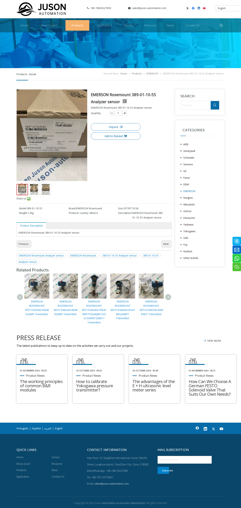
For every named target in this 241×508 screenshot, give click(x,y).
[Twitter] (188, 8)
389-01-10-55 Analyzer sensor (120, 255)
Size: (120, 208)
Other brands (190, 258)
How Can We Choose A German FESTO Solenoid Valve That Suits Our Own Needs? (210, 387)
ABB (185, 144)
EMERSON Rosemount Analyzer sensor (41, 255)
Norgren (188, 197)
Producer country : (79, 213)
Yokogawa (189, 231)
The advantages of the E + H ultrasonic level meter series (153, 385)
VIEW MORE (214, 340)
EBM (186, 184)
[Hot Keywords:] (221, 25)
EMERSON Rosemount (83, 255)
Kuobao (187, 251)
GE (184, 171)
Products (21, 470)
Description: (125, 213)
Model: (23, 208)
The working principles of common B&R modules (41, 385)
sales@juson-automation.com (148, 8)
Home (19, 457)
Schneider (188, 157)
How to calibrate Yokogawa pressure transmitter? (94, 385)
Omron (187, 211)
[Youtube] (204, 8)
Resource (57, 463)
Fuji (185, 244)
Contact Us (58, 476)
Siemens (188, 164)
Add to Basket (114, 136)
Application (22, 476)
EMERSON (189, 191)
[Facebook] (193, 8)
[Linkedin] (199, 8)
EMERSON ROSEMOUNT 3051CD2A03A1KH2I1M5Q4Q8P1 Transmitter (122, 310)
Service (56, 457)
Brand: (72, 208)
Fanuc (186, 177)
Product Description (31, 225)
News (55, 470)
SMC (186, 238)
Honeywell (189, 151)
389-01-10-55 (150, 255)
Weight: (23, 213)
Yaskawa (188, 224)
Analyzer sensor (28, 262)
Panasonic (189, 217)
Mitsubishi (189, 204)
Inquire (113, 127)
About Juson (23, 463)
